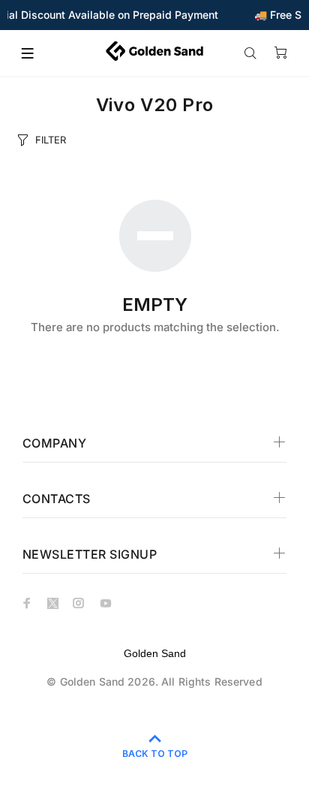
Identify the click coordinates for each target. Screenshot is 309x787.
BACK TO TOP (155, 753)
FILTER (50, 140)
